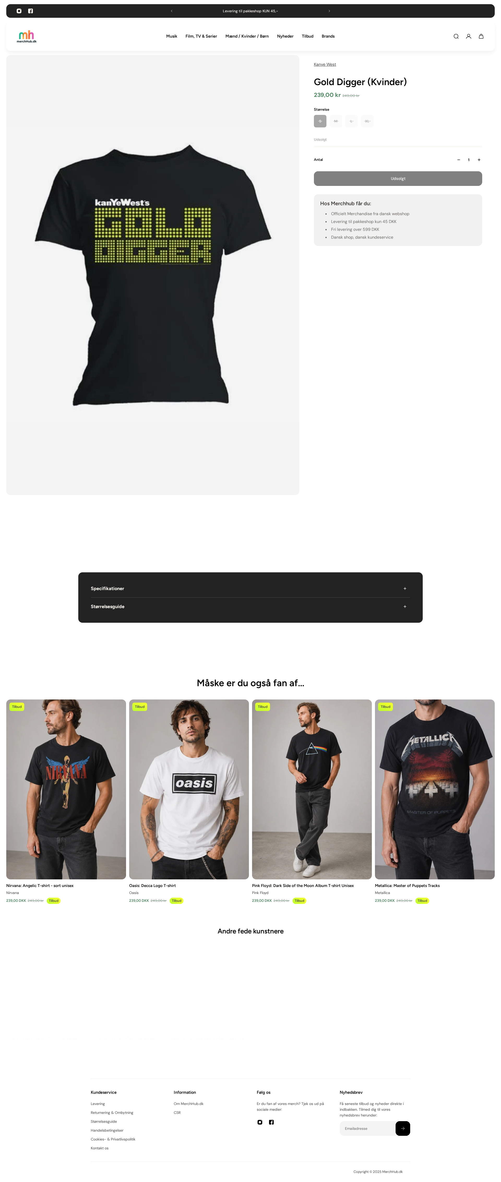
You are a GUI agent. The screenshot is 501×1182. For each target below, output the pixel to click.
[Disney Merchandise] (291, 999)
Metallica (382, 892)
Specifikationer (107, 588)
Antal (318, 159)
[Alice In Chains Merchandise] (45, 999)
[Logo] (27, 36)
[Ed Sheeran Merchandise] (373, 1004)
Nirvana (12, 892)
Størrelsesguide (107, 606)
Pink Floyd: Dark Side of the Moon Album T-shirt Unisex (303, 885)
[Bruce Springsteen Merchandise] (209, 999)
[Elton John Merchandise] (455, 1004)
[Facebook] (30, 11)
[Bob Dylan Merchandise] (127, 999)
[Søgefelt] (456, 36)
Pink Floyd (260, 892)
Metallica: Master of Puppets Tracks (407, 885)
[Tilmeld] (403, 1128)
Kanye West (325, 64)
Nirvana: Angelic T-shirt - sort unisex (40, 885)
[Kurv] (481, 36)
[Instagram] (19, 11)
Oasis (134, 892)
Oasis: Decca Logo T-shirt (152, 885)
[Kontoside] (468, 36)
